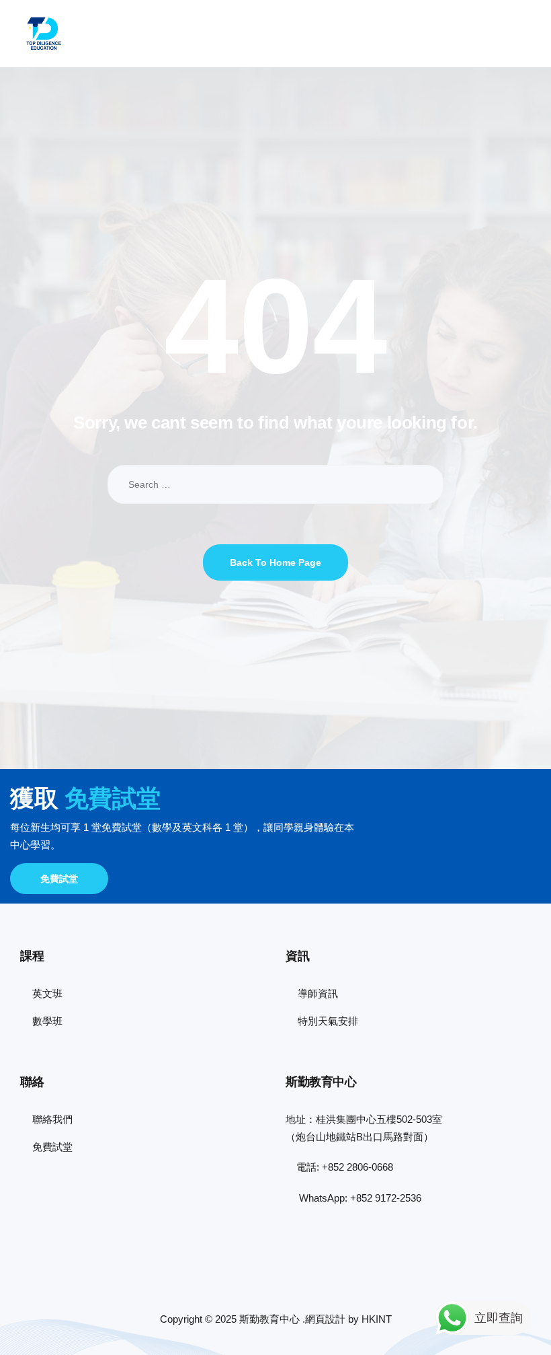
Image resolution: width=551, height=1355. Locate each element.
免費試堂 (59, 878)
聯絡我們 (52, 1119)
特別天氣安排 (328, 1021)
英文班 (47, 993)
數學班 (47, 1021)
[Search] (423, 484)
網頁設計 (325, 1319)
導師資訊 (318, 993)
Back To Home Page (275, 562)
